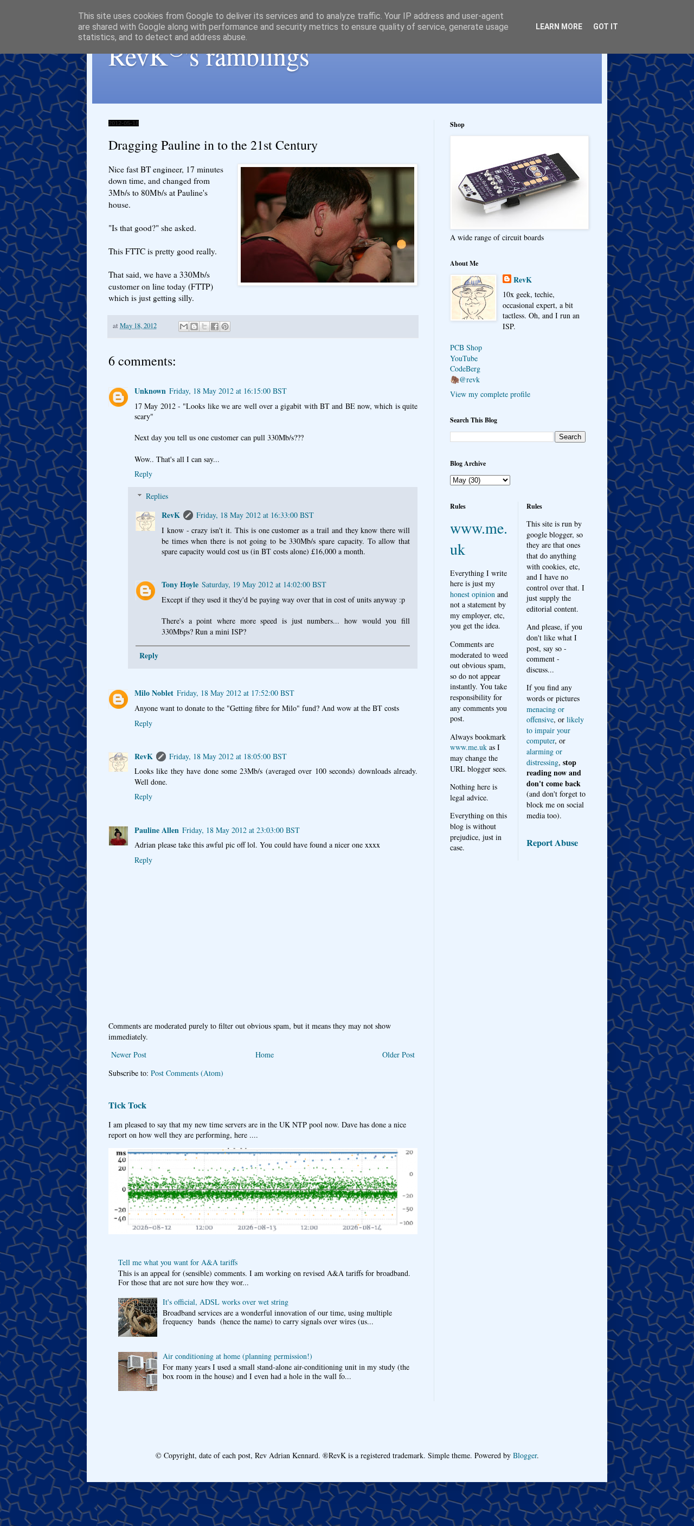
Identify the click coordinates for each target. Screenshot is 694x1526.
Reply (143, 474)
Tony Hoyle (180, 584)
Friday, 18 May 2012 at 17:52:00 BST (235, 693)
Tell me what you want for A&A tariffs (177, 1262)
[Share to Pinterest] (225, 326)
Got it (605, 26)
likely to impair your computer (555, 730)
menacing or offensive (545, 714)
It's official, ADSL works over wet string (225, 1302)
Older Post (398, 1054)
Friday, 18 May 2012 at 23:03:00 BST (241, 830)
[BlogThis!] (194, 326)
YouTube (464, 358)
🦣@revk (465, 379)
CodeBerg (465, 368)
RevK (171, 515)
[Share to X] (204, 326)
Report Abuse (552, 842)
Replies (157, 496)
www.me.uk (468, 747)
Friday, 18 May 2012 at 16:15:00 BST (228, 391)
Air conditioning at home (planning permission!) (237, 1356)
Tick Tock (127, 1105)
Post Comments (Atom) (187, 1073)
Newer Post (128, 1054)
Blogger (525, 1455)
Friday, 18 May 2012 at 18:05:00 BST (228, 756)
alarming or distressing (544, 756)
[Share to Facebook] (214, 326)
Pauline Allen (156, 830)
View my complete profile (490, 394)
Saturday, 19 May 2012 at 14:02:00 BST (264, 584)
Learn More (559, 26)
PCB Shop (466, 347)
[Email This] (183, 326)
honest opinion (472, 594)
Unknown (150, 390)
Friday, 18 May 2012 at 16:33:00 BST (255, 515)
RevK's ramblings (209, 55)
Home (264, 1054)
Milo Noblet (154, 692)
